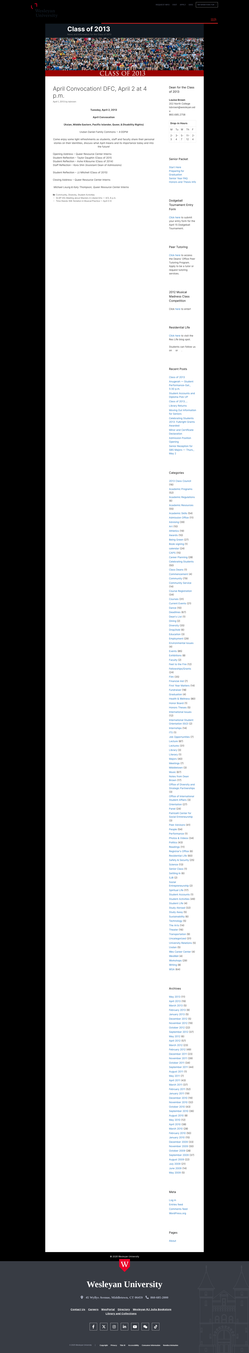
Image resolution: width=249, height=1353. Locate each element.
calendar (174, 548)
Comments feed (178, 1209)
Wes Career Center (180, 951)
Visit (174, 5)
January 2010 (177, 1137)
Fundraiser (175, 689)
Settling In (175, 873)
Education (175, 634)
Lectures (174, 745)
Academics (132, 19)
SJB (171, 877)
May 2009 (175, 1172)
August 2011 (176, 1071)
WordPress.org (177, 1213)
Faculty (173, 659)
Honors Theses (178, 707)
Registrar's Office (179, 851)
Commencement (178, 574)
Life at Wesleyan (182, 19)
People (173, 829)
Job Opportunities (179, 736)
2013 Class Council (180, 481)
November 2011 (178, 1058)
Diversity (72, 194)
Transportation (177, 934)
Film (171, 676)
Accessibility (133, 1345)
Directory (124, 1309)
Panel (172, 808)
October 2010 (177, 1106)
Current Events (177, 603)
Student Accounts (179, 894)
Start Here (175, 167)
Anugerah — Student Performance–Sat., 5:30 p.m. (181, 385)
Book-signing (176, 544)
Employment (176, 638)
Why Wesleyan (111, 19)
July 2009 (175, 1163)
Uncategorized (177, 938)
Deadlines (175, 612)
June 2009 (175, 1168)
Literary (173, 754)
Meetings (174, 763)
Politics (173, 842)
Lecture (173, 741)
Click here (174, 217)
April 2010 (175, 1124)
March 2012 (176, 1045)
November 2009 (178, 1146)
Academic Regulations (182, 497)
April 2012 (175, 1040)
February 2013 (177, 1010)
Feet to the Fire (178, 664)
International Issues (180, 712)
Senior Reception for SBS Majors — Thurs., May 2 (181, 450)
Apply (183, 5)
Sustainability (177, 916)
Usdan (173, 947)
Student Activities (86, 194)
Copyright (104, 1345)
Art (171, 526)
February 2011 (177, 1089)
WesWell (174, 956)
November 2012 (178, 1023)
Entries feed (176, 1204)
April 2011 (174, 1080)
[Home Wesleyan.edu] (124, 1265)
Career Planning (178, 557)
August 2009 (176, 1159)
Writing (173, 964)
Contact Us (78, 1309)
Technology (175, 920)
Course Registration (180, 591)
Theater (173, 929)
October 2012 (177, 1027)
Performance (176, 833)
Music (172, 772)
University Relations (180, 943)
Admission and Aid (156, 19)
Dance (172, 607)
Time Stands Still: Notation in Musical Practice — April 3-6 (84, 201)
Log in (172, 1200)
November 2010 (178, 1102)
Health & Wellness (179, 698)
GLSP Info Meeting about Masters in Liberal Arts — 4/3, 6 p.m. (86, 198)
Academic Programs (180, 489)
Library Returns (178, 405)
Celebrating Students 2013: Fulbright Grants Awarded (182, 422)
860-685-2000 (159, 1297)
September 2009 (179, 1155)
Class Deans (176, 569)
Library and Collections (121, 1313)
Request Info (162, 5)
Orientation (175, 804)
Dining (172, 621)
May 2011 (174, 1075)
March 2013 (176, 1005)
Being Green (176, 539)
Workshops (175, 960)
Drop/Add (174, 629)
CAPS (172, 552)
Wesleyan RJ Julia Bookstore (152, 1309)
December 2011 (178, 1054)
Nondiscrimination (170, 1345)
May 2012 (174, 1036)
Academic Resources (181, 505)
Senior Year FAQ (178, 178)
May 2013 (174, 996)
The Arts (174, 925)
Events (173, 651)
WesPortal (108, 1309)
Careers (93, 1309)
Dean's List (175, 616)
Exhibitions (175, 655)
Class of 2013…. (178, 401)
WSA (172, 969)
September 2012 (178, 1031)
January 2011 (176, 1093)
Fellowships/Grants (180, 668)
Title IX (122, 1345)
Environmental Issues (181, 643)
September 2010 (178, 1111)
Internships (175, 728)
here (177, 309)
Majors (173, 758)
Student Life (176, 903)
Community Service (180, 582)
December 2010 (178, 1098)
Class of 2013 (88, 29)
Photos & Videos (178, 838)
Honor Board (176, 703)
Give (191, 5)
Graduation (175, 694)
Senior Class (176, 868)
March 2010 (176, 1128)
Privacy (114, 1345)
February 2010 (177, 1133)
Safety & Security (179, 860)
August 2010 (176, 1115)
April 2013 (175, 1001)
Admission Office (179, 517)
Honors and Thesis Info (182, 182)
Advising (174, 522)
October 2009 (177, 1150)
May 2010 (174, 1119)
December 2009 (178, 1141)
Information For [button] (206, 5)
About (201, 19)
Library (173, 750)
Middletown (176, 767)
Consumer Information (151, 1345)
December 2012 (178, 1018)
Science (173, 864)
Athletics (174, 530)
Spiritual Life (176, 890)
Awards (173, 535)
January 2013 (177, 1014)
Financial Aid (176, 681)
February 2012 (177, 1049)
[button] (213, 20)
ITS (171, 732)
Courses (174, 599)
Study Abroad (177, 907)
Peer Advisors (177, 824)
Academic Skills (178, 513)
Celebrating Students (181, 561)
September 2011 (178, 1067)
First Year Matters (179, 685)
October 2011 (176, 1062)
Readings (174, 846)
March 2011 (175, 1084)
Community (61, 194)
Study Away (176, 912)
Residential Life (178, 855)
